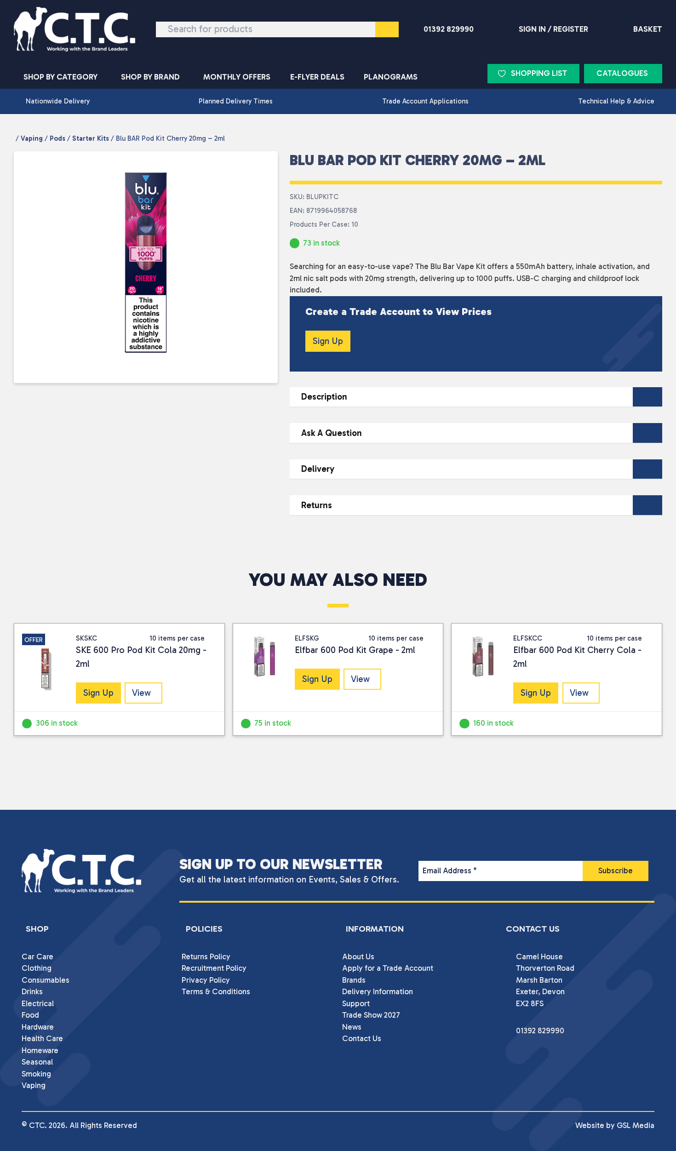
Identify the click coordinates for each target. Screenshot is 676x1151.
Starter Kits (90, 138)
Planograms (391, 76)
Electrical (38, 1003)
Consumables (45, 980)
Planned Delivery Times (236, 101)
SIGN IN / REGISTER (553, 29)
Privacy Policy (206, 980)
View (141, 692)
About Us (358, 956)
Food (30, 1014)
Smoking (36, 1073)
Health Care (42, 1038)
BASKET (647, 29)
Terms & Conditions (216, 991)
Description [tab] (324, 396)
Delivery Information (377, 991)
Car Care (37, 956)
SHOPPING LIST (539, 73)
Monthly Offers (236, 76)
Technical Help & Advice (616, 101)
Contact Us (361, 1038)
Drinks (32, 991)
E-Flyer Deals (317, 76)
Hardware (38, 1026)
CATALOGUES (622, 73)
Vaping (32, 138)
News (351, 1026)
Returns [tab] (316, 505)
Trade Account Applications (425, 101)
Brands (354, 980)
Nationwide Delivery (58, 101)
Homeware (40, 1050)
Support (356, 1003)
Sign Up (328, 341)
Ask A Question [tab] (331, 433)
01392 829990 (449, 29)
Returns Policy (206, 956)
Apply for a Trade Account (387, 968)
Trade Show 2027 (371, 1014)
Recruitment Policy (214, 968)
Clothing (37, 968)
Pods (57, 138)
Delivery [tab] (317, 469)
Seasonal (37, 1061)
